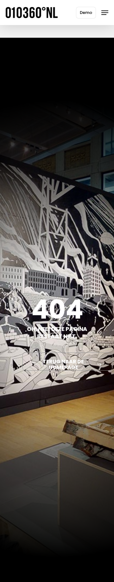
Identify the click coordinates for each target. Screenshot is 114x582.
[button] (104, 13)
